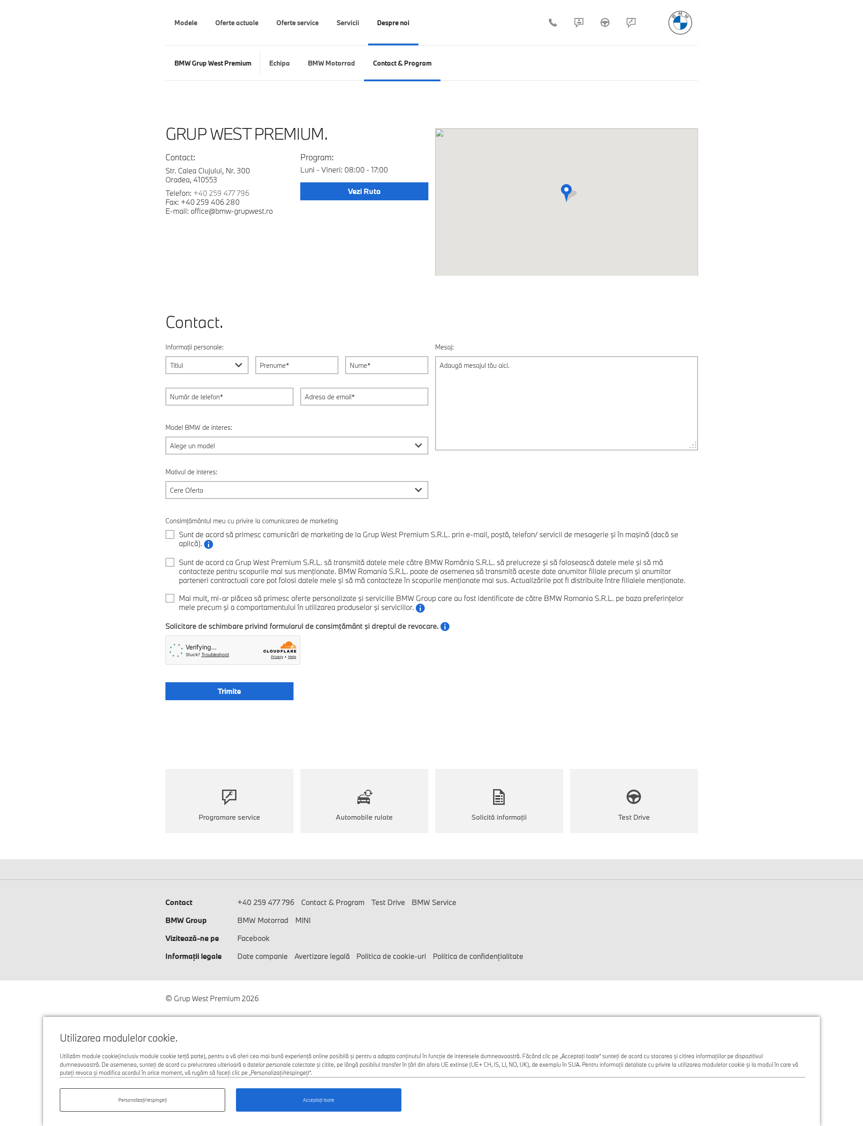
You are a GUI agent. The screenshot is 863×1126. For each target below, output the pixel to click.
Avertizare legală (322, 956)
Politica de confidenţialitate (478, 956)
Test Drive (605, 22)
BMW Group (186, 920)
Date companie (262, 956)
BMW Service (434, 902)
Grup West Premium (680, 23)
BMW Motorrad (263, 920)
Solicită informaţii (499, 816)
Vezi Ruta (364, 191)
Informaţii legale (193, 956)
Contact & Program (579, 22)
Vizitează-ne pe (192, 938)
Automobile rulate (364, 816)
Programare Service (631, 22)
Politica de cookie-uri (391, 956)
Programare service (229, 816)
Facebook (253, 938)
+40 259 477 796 (553, 22)
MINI (303, 920)
